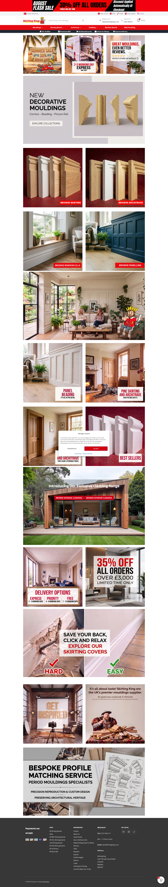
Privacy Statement (87, 453)
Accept (96, 449)
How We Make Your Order (82, 869)
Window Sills (53, 852)
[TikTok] (134, 832)
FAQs (75, 849)
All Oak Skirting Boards (57, 846)
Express (76, 854)
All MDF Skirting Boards (57, 837)
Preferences (72, 449)
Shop (51, 834)
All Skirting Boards (55, 831)
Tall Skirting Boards (55, 843)
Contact (76, 831)
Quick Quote (78, 837)
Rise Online (46, 882)
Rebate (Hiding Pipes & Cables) (84, 843)
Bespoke (76, 852)
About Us (77, 834)
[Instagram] (129, 832)
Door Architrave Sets (80, 840)
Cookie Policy (78, 453)
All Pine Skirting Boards (57, 840)
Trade (75, 863)
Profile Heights (78, 857)
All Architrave (53, 849)
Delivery (76, 846)
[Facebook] (123, 832)
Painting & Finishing (80, 866)
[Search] (83, 20)
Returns (76, 860)
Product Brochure (32, 14)
